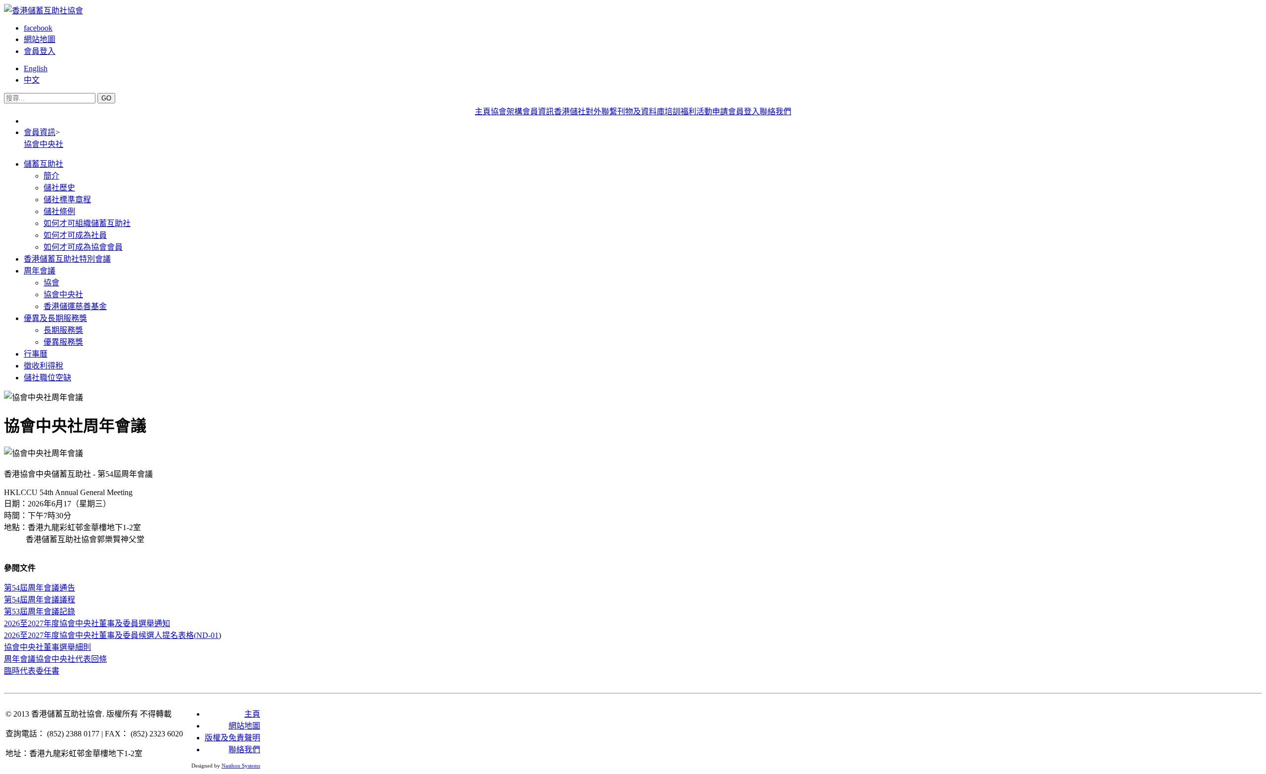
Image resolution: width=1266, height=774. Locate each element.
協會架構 (506, 111)
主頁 (483, 111)
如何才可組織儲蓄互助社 (87, 223)
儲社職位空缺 (47, 377)
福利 (688, 111)
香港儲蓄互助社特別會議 (67, 259)
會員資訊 (538, 111)
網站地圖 (39, 39)
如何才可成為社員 (75, 235)
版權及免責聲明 (232, 737)
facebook (38, 28)
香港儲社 (570, 111)
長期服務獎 (63, 330)
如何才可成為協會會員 (83, 247)
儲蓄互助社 (43, 164)
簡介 (51, 176)
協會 (51, 282)
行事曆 (35, 354)
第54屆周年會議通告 (39, 588)
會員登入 (39, 51)
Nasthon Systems (241, 766)
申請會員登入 (736, 111)
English (35, 68)
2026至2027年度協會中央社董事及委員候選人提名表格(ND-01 (111, 635)
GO (106, 98)
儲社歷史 (59, 187)
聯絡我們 (775, 111)
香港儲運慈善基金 (75, 306)
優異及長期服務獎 (55, 318)
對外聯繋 (601, 111)
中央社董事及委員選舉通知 (87, 623)
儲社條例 (59, 211)
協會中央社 (43, 144)
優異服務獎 (63, 342)
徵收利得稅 (43, 366)
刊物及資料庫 (641, 111)
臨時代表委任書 (31, 671)
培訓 (672, 111)
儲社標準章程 (67, 199)
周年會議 (39, 271)
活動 (704, 111)
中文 (32, 80)
